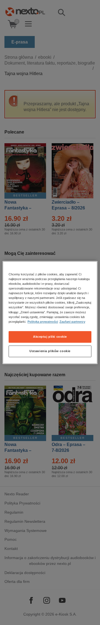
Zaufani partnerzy (72, 321)
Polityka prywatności (43, 321)
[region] (50, 312)
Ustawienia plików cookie (50, 351)
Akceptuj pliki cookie (50, 336)
